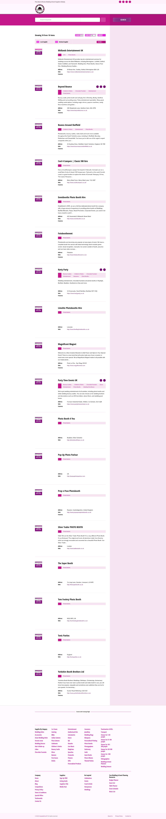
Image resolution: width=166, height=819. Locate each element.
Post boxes (54, 758)
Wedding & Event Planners (106, 763)
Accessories (38, 735)
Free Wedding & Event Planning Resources (118, 776)
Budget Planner (113, 780)
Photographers (88, 746)
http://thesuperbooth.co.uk (75, 584)
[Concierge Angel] (40, 9)
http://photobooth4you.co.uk (75, 440)
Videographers (105, 759)
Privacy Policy (39, 790)
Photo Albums (88, 758)
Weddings (87, 790)
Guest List (112, 783)
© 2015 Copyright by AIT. (41, 816)
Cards (86, 752)
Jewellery (87, 732)
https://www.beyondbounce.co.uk (77, 110)
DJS (69, 741)
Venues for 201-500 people (106, 750)
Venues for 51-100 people (106, 741)
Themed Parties (89, 761)
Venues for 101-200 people (105, 745)
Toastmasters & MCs (107, 729)
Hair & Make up (39, 746)
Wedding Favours (106, 766)
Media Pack (63, 787)
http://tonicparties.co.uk (74, 657)
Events (86, 781)
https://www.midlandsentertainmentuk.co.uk (80, 72)
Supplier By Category (41, 729)
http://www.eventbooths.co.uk (76, 218)
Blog (36, 784)
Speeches (70, 752)
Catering (53, 732)
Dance (69, 738)
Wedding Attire (39, 732)
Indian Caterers (55, 738)
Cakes (36, 749)
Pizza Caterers (55, 741)
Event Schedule (113, 789)
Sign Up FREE (63, 778)
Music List (112, 792)
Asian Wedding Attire (41, 738)
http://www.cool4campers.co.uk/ (76, 182)
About (37, 781)
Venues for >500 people (105, 755)
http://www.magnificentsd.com (76, 365)
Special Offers (39, 795)
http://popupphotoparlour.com (76, 476)
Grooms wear (39, 741)
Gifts (69, 761)
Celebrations (88, 778)
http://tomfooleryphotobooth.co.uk (77, 621)
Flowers (70, 758)
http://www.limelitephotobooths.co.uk (78, 329)
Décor (53, 752)
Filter (99, 42)
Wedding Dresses (40, 743)
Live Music (71, 746)
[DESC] (104, 35)
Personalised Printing (90, 741)
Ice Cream (54, 729)
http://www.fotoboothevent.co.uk (76, 255)
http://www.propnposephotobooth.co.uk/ (79, 512)
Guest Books (88, 755)
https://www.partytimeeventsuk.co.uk (78, 404)
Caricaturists (71, 735)
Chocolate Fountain (40, 752)
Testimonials (38, 798)
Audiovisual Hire (73, 732)
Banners (53, 755)
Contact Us (38, 801)
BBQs (53, 735)
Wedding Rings (88, 735)
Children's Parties (56, 746)
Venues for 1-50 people (105, 736)
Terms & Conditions (40, 792)
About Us (110, 816)
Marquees (87, 738)
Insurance (87, 729)
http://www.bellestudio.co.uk (75, 548)
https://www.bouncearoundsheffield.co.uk (79, 146)
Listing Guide (63, 781)
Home (36, 778)
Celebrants (54, 743)
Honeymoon (88, 787)
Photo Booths (88, 743)
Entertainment (72, 729)
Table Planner (113, 786)
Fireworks (71, 755)
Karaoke (70, 743)
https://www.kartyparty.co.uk (75, 293)
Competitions (39, 787)
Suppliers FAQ (64, 784)
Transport (104, 732)
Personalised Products (74, 764)
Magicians (71, 749)
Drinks (53, 761)
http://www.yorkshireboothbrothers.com (79, 693)
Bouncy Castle (55, 749)
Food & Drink (88, 784)
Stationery (87, 749)
